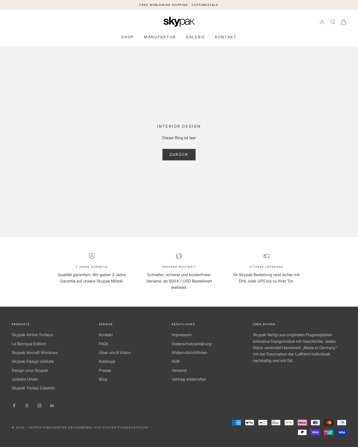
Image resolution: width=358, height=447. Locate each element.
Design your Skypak (30, 370)
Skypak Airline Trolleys (32, 334)
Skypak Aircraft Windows (35, 352)
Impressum (182, 334)
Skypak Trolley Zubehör (33, 387)
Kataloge (107, 361)
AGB (175, 361)
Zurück (179, 154)
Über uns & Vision (115, 352)
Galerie (195, 37)
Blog (103, 379)
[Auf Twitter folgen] (26, 405)
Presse (105, 370)
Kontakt (226, 37)
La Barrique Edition (29, 343)
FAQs (103, 343)
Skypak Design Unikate (33, 361)
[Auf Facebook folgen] (14, 405)
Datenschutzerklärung (192, 343)
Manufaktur (160, 37)
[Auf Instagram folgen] (39, 405)
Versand (179, 370)
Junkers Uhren (25, 379)
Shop (127, 37)
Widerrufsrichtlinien (189, 352)
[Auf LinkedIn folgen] (52, 405)
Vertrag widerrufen (189, 379)
